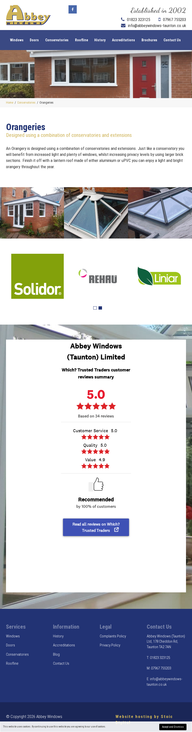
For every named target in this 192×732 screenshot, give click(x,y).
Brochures (149, 40)
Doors (34, 40)
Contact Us (172, 40)
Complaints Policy (113, 636)
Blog (56, 654)
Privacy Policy (110, 645)
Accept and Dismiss (173, 726)
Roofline (81, 40)
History (100, 40)
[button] (95, 308)
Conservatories (56, 40)
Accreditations (123, 40)
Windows (17, 40)
